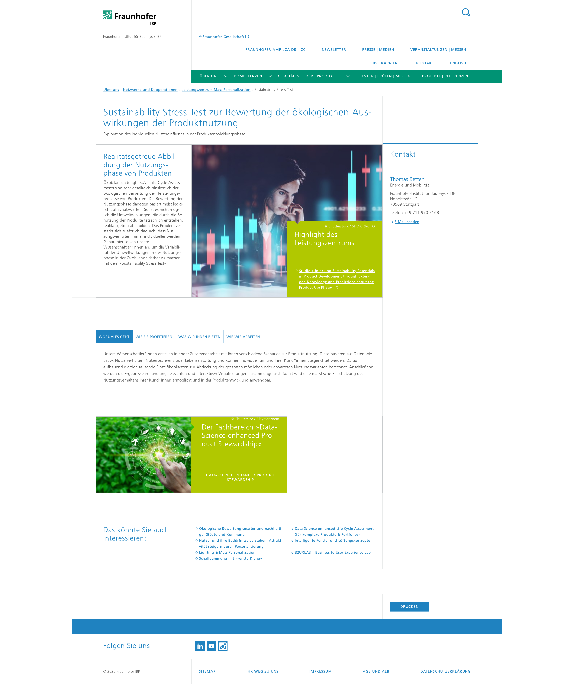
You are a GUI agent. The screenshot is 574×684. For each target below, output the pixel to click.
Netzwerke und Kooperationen (150, 90)
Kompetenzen (248, 76)
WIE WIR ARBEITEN (243, 337)
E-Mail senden (407, 222)
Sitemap (207, 671)
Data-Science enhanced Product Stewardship (240, 477)
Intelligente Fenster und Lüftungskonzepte (332, 540)
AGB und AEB (376, 671)
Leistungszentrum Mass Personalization (216, 90)
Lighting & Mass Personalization (227, 552)
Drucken (409, 606)
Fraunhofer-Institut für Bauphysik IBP (132, 37)
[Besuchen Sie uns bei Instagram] (223, 646)
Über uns (209, 76)
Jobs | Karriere (384, 63)
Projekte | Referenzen (445, 76)
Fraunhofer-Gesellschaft (223, 36)
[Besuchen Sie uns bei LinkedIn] (200, 646)
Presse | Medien (378, 50)
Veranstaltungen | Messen (438, 50)
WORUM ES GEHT (114, 337)
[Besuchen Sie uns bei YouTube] (211, 646)
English (458, 63)
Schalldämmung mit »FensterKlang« (230, 558)
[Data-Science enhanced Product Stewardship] (146, 455)
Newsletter (334, 50)
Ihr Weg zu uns (262, 671)
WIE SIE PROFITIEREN (154, 337)
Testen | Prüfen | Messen (385, 76)
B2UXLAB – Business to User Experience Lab (333, 552)
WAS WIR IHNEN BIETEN (199, 337)
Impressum (320, 671)
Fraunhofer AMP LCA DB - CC (275, 50)
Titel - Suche (466, 12)
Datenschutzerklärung (445, 671)
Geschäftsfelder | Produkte (308, 76)
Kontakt (425, 63)
